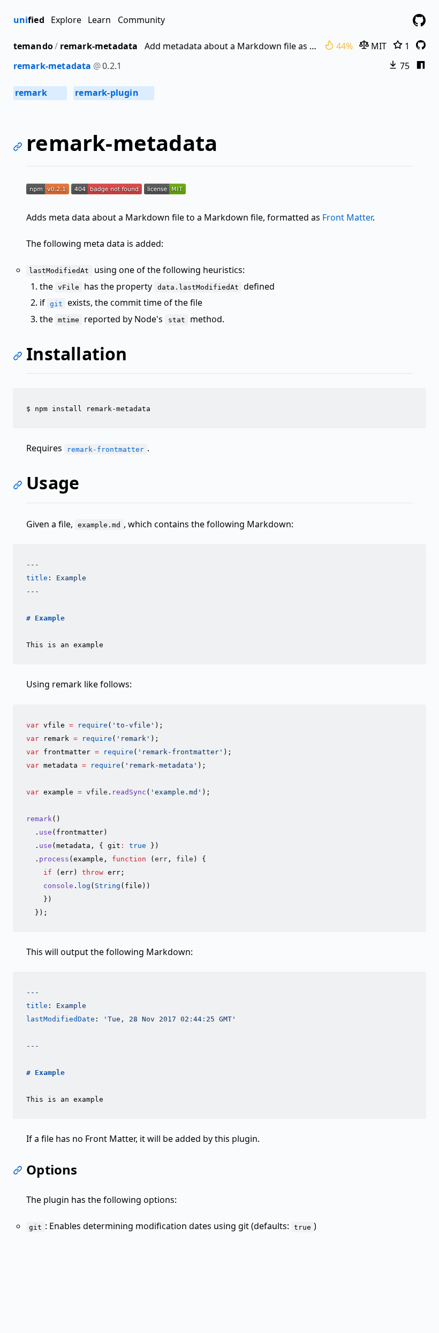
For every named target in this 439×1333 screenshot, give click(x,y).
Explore (66, 20)
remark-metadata (99, 46)
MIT (378, 46)
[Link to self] (19, 148)
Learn (99, 20)
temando (33, 46)
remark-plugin (113, 93)
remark (39, 93)
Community (141, 20)
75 (404, 66)
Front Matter (347, 217)
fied (28, 20)
